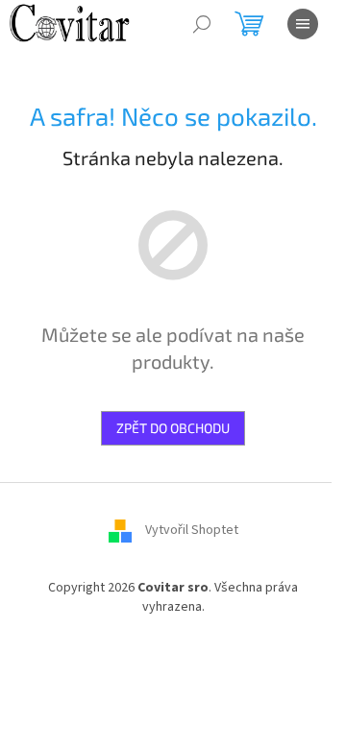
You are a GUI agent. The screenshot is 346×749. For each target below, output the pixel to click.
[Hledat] (202, 24)
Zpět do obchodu (173, 428)
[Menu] (303, 24)
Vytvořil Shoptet (191, 531)
